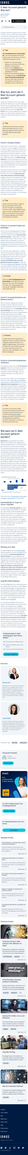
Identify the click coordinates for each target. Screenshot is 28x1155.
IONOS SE (8, 1150)
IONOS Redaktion (5, 14)
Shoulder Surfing (8, 1052)
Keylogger (10, 258)
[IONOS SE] (14, 1136)
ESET (2, 248)
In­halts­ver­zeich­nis (9, 27)
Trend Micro (4, 244)
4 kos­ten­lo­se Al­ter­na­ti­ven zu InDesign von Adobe (14, 905)
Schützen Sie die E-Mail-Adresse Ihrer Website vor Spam (12, 943)
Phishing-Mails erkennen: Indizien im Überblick (11, 981)
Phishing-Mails (21, 550)
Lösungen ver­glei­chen (10, 654)
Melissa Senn (6, 682)
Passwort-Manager (10, 215)
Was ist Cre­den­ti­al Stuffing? (12, 1086)
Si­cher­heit (14, 742)
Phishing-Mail (16, 285)
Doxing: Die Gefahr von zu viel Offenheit (13, 1017)
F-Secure (21, 246)
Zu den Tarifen (8, 763)
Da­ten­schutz (23, 742)
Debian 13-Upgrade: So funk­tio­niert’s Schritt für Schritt (12, 890)
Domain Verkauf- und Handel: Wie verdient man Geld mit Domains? (13, 843)
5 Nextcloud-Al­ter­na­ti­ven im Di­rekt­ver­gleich (13, 859)
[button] (14, 784)
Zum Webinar (14, 830)
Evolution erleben (9, 811)
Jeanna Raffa (6, 718)
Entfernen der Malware (13, 264)
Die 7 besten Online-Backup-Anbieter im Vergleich (13, 874)
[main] (14, 390)
